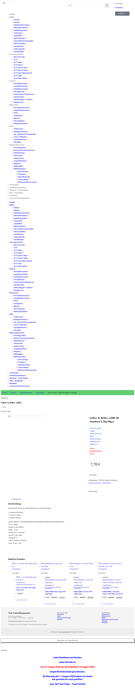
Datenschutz (106, 616)
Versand (104, 621)
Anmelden (119, 3)
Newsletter (13, 195)
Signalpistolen (19, 46)
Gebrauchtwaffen (20, 43)
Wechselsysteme (20, 38)
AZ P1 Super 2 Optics (21, 70)
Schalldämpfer (19, 51)
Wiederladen (13, 105)
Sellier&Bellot (40, 392)
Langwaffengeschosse (22, 110)
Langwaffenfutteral (20, 161)
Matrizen (17, 118)
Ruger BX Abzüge (24, 177)
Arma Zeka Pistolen (16, 54)
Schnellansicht (16, 569)
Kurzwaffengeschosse (21, 107)
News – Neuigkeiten (16, 193)
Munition (12, 81)
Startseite (4, 392)
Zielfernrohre (18, 129)
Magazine (17, 163)
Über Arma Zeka (19, 57)
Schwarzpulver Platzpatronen (24, 94)
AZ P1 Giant (18, 75)
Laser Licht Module (20, 137)
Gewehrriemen (19, 158)
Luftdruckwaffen (19, 49)
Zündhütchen (18, 115)
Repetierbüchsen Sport (22, 25)
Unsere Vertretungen (64, 618)
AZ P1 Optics (18, 62)
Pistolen (16, 20)
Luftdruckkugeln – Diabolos (23, 99)
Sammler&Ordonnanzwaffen (24, 41)
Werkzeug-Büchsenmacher (27, 182)
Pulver (16, 113)
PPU (34, 584)
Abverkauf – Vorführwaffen (18, 190)
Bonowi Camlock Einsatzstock (24, 150)
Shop (59, 616)
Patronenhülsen (19, 121)
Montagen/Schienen (21, 131)
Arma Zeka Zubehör (20, 78)
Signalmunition (19, 97)
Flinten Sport (18, 33)
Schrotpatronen (19, 91)
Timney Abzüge (23, 179)
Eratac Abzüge (23, 171)
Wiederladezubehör (21, 123)
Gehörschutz (18, 155)
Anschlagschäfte (19, 147)
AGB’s (104, 618)
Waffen (11, 17)
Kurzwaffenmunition (21, 83)
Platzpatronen (18, 102)
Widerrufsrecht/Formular (110, 619)
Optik (11, 126)
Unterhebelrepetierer (21, 27)
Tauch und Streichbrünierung (19, 198)
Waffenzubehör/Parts (16, 145)
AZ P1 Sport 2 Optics (21, 67)
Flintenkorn (22, 174)
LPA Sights (17, 142)
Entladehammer (19, 153)
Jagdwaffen (18, 35)
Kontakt (12, 14)
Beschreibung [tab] (17, 499)
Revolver (17, 22)
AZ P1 (16, 60)
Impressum (105, 614)
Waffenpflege (18, 166)
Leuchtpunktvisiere (20, 139)
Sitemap (104, 622)
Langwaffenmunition (21, 86)
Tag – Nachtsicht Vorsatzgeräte (25, 134)
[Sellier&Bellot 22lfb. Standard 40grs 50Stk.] (27, 417)
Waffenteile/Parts (20, 169)
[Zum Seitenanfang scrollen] (1, 637)
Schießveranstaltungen (17, 187)
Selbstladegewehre (20, 30)
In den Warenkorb (21, 600)
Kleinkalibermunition (21, 89)
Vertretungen (14, 185)
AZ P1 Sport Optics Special (23, 73)
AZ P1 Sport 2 (18, 65)
